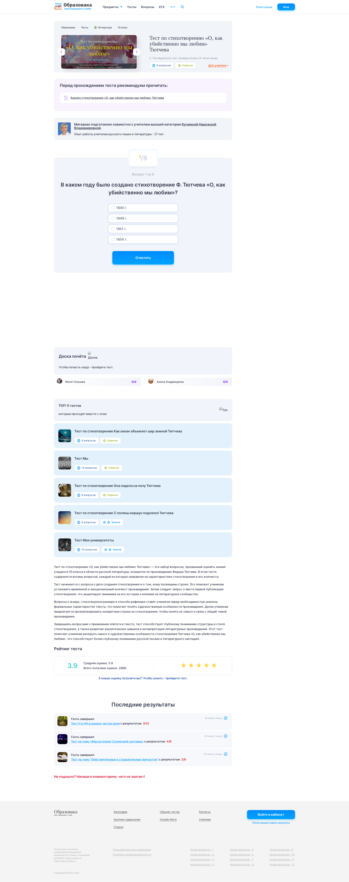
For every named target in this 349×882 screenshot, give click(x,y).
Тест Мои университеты (94, 540)
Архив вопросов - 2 (202, 854)
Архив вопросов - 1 (202, 849)
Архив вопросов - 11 (282, 859)
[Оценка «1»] (184, 665)
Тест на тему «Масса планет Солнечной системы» (107, 759)
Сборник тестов (170, 811)
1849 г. (121, 218)
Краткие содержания (127, 819)
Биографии (120, 811)
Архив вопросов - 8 (242, 864)
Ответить (143, 258)
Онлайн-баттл (168, 819)
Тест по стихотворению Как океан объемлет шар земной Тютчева (128, 431)
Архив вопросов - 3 (202, 859)
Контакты (205, 811)
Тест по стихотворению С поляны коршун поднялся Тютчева (123, 513)
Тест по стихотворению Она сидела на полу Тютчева (117, 486)
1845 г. (121, 208)
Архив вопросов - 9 (281, 849)
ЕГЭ (161, 7)
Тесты (131, 7)
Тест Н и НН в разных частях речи (95, 741)
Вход (286, 6)
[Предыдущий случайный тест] (61, 52)
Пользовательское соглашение (132, 849)
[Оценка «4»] (207, 665)
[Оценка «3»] (199, 665)
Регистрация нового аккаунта (271, 822)
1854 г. (121, 239)
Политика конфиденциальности (132, 854)
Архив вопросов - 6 (242, 854)
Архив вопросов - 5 (242, 849)
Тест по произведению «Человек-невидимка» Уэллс (108, 723)
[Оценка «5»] (215, 665)
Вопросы (147, 7)
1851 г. (121, 229)
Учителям (205, 819)
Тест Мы (81, 458)
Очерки (118, 826)
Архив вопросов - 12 (282, 864)
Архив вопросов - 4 (202, 864)
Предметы (111, 7)
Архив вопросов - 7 (242, 859)
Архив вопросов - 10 (282, 854)
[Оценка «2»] (192, 665)
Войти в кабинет (271, 814)
